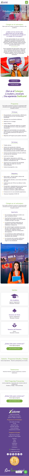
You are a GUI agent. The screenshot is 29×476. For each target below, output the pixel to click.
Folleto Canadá (14, 84)
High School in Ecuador (14, 435)
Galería (14, 441)
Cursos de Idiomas (14, 428)
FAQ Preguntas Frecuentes (15, 416)
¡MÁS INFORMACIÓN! (14, 348)
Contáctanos (14, 447)
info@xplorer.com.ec (15, 449)
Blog (15, 440)
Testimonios (14, 443)
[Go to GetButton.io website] (25, 474)
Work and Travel (14, 425)
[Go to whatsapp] (25, 472)
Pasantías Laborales (14, 426)
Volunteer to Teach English (14, 436)
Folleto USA (14, 81)
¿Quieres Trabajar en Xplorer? (14, 417)
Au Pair (14, 423)
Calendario (14, 445)
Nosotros (14, 438)
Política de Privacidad (14, 414)
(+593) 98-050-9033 (15, 451)
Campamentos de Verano (14, 429)
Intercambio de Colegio (14, 422)
